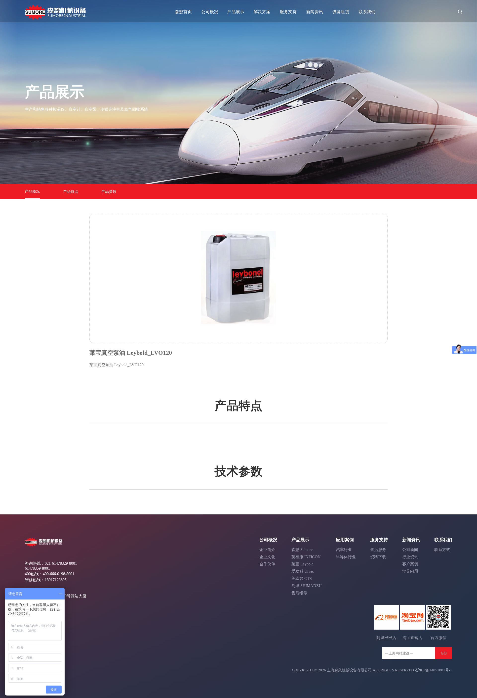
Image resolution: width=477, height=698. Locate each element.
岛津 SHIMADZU (306, 586)
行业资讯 (410, 557)
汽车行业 (344, 550)
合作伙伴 (267, 564)
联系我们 (366, 11)
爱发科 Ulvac (302, 571)
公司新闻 (410, 550)
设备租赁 (340, 11)
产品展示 (235, 11)
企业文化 (267, 557)
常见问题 (410, 571)
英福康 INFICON (306, 557)
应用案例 (345, 539)
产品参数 (108, 192)
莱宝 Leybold (302, 564)
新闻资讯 (314, 11)
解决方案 (262, 11)
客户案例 (410, 564)
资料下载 (378, 557)
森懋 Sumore (302, 550)
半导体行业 (346, 557)
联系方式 (442, 550)
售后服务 (378, 550)
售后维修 (299, 593)
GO (444, 653)
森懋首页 (183, 11)
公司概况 (209, 11)
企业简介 (267, 550)
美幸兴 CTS (301, 578)
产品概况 (32, 192)
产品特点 (70, 192)
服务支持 (288, 11)
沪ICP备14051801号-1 (434, 670)
